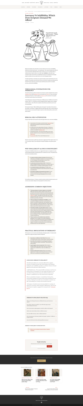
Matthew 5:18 (41, 129)
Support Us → (41, 360)
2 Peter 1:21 (32, 195)
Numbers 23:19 (37, 94)
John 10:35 (50, 123)
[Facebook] (41, 402)
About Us (37, 2)
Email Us (51, 2)
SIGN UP (49, 346)
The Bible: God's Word (30, 11)
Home (23, 2)
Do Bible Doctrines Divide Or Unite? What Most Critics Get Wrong (41, 380)
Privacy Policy (46, 2)
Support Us (56, 2)
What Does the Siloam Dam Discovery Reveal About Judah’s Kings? (27, 380)
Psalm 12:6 (33, 134)
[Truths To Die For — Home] (41, 397)
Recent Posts (32, 2)
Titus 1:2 (47, 94)
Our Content (27, 2)
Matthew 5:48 (27, 94)
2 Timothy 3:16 (43, 95)
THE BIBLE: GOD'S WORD (29, 13)
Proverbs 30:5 (32, 135)
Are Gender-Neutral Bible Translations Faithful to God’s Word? (55, 380)
